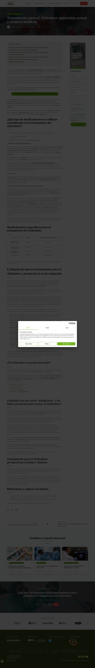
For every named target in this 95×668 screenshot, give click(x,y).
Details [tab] (47, 327)
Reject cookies (28, 343)
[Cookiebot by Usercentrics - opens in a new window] (69, 323)
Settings (47, 343)
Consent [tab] (28, 327)
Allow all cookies (66, 343)
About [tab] (67, 327)
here (29, 338)
